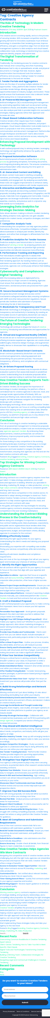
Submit (25, 1002)
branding (21, 928)
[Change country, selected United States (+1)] (4, 996)
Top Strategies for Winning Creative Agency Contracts (23, 464)
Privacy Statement (9, 1011)
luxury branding (17, 578)
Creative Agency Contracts (38, 457)
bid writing (22, 457)
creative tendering (7, 459)
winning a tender (17, 245)
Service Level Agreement (39, 1011)
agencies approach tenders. (15, 431)
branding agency (20, 412)
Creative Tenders (7, 908)
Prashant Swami (40, 29)
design (2, 931)
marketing (38, 868)
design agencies (6, 720)
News (2, 974)
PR (16, 931)
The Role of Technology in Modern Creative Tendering (21, 24)
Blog (9, 457)
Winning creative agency (10, 892)
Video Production (25, 931)
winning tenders (22, 459)
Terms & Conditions (23, 1011)
